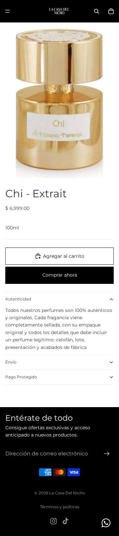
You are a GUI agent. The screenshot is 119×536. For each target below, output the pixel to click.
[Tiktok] (65, 521)
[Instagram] (54, 521)
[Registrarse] (107, 454)
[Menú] (7, 11)
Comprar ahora (59, 275)
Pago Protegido (21, 376)
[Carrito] (111, 11)
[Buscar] (96, 11)
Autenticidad (18, 298)
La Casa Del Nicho (67, 492)
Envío (11, 362)
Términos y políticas (59, 506)
